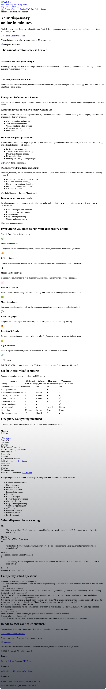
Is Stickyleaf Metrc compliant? (14, 593)
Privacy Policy (19, 681)
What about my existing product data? (17, 604)
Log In (4, 7)
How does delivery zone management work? (20, 597)
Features (4, 4)
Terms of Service (33, 681)
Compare (12, 4)
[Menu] (18, 7)
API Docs (27, 661)
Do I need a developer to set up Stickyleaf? (19, 581)
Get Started (11, 7)
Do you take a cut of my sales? (14, 616)
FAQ (25, 4)
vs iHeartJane (15, 671)
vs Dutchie (5, 671)
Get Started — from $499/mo (13, 634)
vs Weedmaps (27, 671)
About (3, 681)
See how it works (18, 36)
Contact (10, 681)
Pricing (19, 4)
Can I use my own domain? (13, 588)
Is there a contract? (9, 611)
